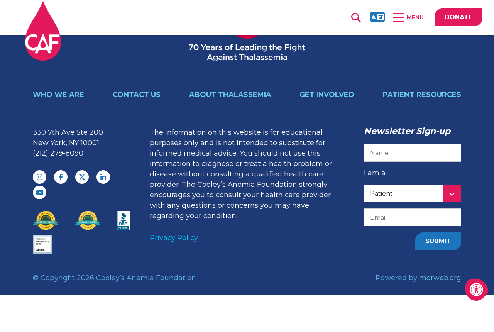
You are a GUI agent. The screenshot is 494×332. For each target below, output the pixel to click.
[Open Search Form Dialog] (356, 17)
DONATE (458, 17)
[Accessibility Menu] (476, 289)
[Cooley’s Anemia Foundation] (43, 30)
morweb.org (440, 278)
